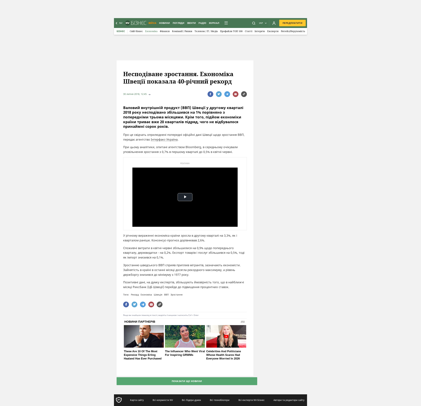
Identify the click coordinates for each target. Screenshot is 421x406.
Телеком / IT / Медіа (206, 31)
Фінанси (165, 31)
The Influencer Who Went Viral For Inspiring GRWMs (185, 353)
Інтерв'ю (260, 31)
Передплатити (292, 23)
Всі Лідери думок (191, 400)
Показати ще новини (187, 381)
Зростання (177, 294)
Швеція (158, 294)
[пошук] (253, 23)
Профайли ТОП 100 (231, 31)
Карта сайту (137, 400)
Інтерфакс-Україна (164, 139)
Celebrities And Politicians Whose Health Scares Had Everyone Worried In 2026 (223, 355)
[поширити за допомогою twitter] (219, 94)
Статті (248, 31)
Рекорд (135, 294)
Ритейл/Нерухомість (293, 31)
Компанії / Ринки (182, 31)
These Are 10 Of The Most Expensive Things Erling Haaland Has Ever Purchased (142, 355)
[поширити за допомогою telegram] (227, 94)
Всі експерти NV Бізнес (251, 400)
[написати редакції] (235, 94)
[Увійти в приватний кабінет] (274, 23)
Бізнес (121, 31)
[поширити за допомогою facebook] (210, 94)
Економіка (151, 31)
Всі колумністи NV (163, 400)
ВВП (166, 294)
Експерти (273, 31)
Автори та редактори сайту (288, 400)
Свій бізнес (136, 31)
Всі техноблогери (219, 400)
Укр (261, 23)
